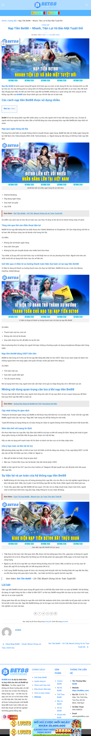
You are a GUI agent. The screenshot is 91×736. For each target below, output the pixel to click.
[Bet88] (45, 5)
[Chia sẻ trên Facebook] (39, 613)
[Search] (87, 5)
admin (57, 35)
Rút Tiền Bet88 (24, 578)
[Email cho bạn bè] (47, 613)
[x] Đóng (13, 717)
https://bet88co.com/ (80, 690)
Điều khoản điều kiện (42, 689)
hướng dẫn (12, 21)
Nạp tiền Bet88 (7, 86)
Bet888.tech (6, 680)
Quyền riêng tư (40, 681)
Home (4, 21)
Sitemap (37, 697)
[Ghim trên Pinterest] (51, 613)
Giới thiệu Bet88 (40, 677)
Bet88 (74, 684)
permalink (65, 621)
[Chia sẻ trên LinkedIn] (55, 613)
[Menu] (3, 5)
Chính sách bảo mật (42, 685)
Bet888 (19, 94)
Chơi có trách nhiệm (42, 693)
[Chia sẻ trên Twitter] (43, 613)
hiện (13, 108)
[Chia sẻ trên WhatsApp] (35, 613)
